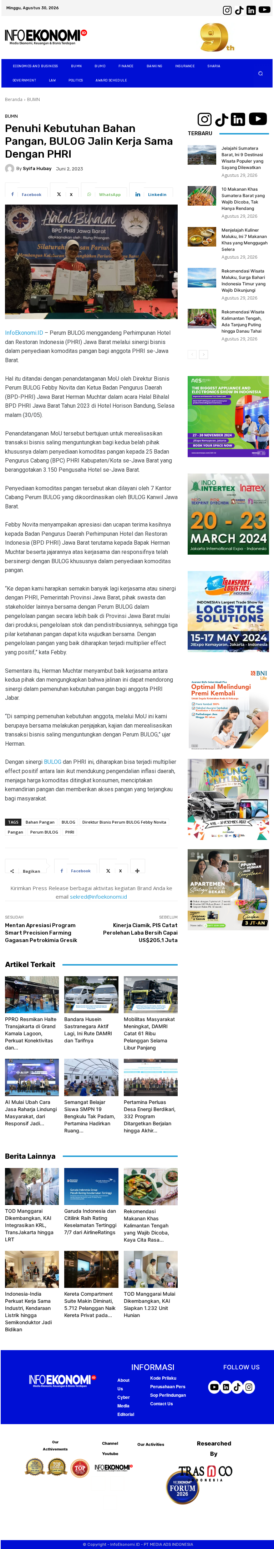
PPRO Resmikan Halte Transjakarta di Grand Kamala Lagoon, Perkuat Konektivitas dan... (30, 1033)
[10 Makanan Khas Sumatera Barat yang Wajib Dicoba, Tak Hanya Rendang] (202, 196)
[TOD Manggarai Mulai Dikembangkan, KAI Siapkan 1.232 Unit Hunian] (151, 1269)
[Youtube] (110, 1503)
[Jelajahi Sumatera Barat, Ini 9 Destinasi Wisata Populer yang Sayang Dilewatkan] (202, 155)
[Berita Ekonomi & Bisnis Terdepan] (46, 38)
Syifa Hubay (37, 168)
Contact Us (161, 1403)
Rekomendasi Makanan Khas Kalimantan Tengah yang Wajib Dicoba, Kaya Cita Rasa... (146, 1225)
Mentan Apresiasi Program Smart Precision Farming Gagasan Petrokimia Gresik (41, 932)
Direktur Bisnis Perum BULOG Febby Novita (124, 822)
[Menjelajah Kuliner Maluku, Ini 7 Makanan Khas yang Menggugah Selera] (202, 237)
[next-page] (203, 354)
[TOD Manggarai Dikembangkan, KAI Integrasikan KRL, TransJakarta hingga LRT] (32, 1186)
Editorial (125, 1414)
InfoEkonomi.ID (25, 332)
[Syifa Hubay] (10, 168)
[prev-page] (192, 354)
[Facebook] (98, 1483)
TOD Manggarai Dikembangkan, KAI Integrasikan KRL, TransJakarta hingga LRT (29, 1225)
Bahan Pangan (40, 822)
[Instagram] (117, 1483)
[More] (137, 866)
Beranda (13, 99)
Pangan (15, 832)
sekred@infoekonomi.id (98, 896)
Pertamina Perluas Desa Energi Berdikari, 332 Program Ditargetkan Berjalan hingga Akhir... (150, 1116)
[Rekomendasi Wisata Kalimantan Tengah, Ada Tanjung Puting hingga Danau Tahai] (202, 318)
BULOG (52, 761)
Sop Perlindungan (168, 1395)
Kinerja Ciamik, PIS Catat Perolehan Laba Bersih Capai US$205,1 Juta (140, 932)
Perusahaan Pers (168, 1386)
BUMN (33, 99)
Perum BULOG (44, 832)
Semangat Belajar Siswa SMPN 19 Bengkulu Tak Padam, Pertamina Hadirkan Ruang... (89, 1116)
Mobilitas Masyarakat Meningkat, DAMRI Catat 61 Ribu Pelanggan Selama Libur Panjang (149, 1033)
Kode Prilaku (163, 1378)
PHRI (69, 832)
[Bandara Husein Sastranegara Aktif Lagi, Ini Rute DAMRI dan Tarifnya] (91, 994)
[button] (261, 73)
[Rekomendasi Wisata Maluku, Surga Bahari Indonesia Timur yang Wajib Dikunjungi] (202, 277)
